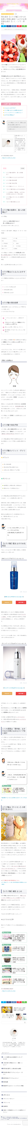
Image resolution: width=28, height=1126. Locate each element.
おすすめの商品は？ (9, 115)
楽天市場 (21, 602)
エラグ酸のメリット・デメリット (15, 186)
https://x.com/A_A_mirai (8, 157)
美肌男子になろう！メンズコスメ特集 (13, 1085)
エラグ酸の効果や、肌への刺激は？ (14, 173)
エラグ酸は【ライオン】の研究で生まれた (15, 197)
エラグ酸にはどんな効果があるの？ (13, 110)
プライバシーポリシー (8, 1098)
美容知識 (5, 1082)
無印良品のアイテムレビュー (11, 1078)
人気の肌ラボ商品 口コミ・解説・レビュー (13, 1063)
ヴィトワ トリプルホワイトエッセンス (14, 688)
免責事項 (5, 1106)
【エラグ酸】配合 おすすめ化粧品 (15, 189)
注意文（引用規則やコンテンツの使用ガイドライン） (14, 1111)
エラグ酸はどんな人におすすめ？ (15, 177)
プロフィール (6, 1102)
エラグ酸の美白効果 (11, 180)
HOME (14, 11)
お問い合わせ (6, 1095)
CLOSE (22, 168)
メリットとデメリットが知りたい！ (13, 112)
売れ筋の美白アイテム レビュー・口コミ (13, 1073)
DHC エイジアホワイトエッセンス (14, 596)
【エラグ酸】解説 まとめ (13, 201)
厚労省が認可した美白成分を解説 (12, 1068)
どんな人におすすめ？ (10, 108)
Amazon (7, 602)
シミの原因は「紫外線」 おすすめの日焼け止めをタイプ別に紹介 (15, 193)
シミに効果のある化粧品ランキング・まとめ (13, 1058)
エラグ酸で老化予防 (11, 183)
